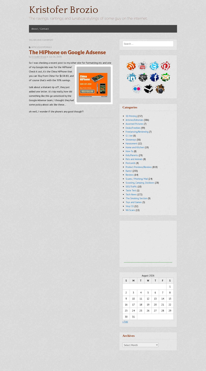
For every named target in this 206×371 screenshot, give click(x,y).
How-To (129, 151)
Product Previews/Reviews (139, 167)
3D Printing (131, 116)
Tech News (131, 194)
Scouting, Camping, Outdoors (140, 182)
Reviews (130, 174)
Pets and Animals (134, 159)
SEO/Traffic (131, 186)
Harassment (131, 143)
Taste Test (131, 190)
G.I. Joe (129, 135)
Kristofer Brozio (63, 10)
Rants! (129, 170)
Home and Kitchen (135, 147)
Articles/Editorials (41, 47)
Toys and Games (134, 202)
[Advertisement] (148, 242)
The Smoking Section (136, 198)
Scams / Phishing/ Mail (137, 178)
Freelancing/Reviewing (137, 131)
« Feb (125, 321)
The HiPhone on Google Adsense (67, 52)
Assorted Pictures (134, 123)
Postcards (130, 163)
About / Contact (40, 28)
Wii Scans (130, 210)
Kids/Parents (132, 155)
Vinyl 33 (130, 206)
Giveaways (131, 139)
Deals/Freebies (133, 127)
